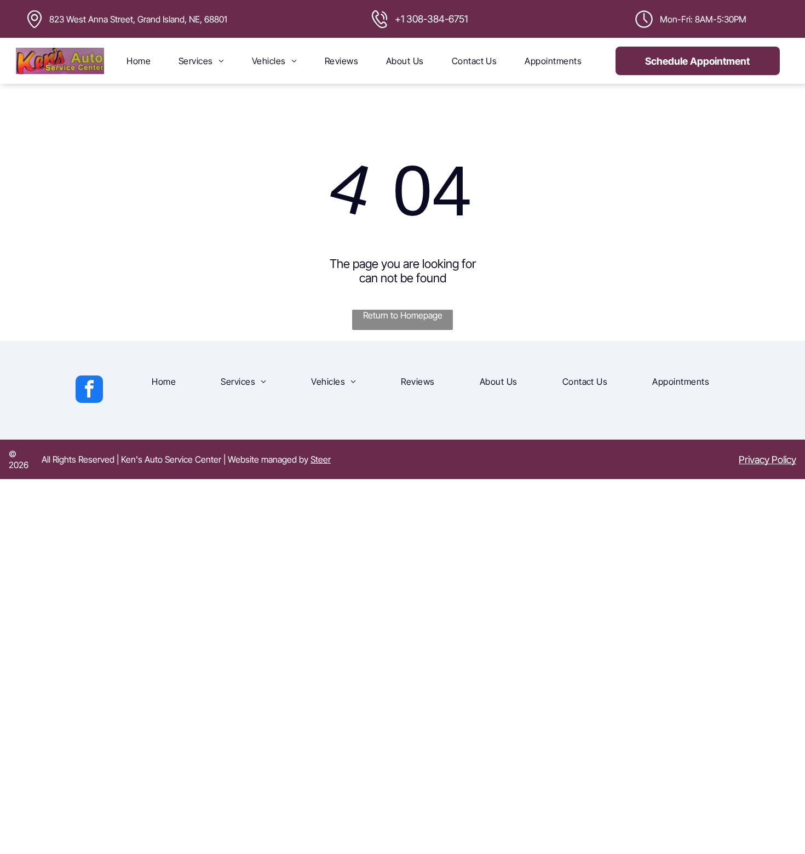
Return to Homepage (402, 315)
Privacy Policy (767, 459)
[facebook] (89, 390)
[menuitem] (138, 61)
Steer (321, 459)
